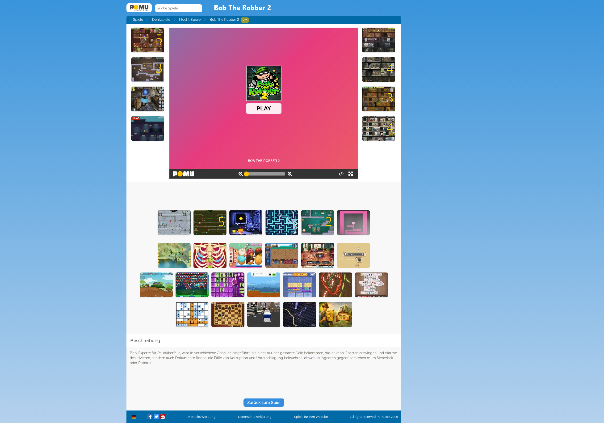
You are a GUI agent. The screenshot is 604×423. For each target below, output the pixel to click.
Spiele (138, 19)
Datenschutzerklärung (255, 417)
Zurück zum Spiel (263, 402)
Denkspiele (161, 19)
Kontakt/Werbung (202, 417)
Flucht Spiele (190, 19)
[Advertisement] (264, 194)
